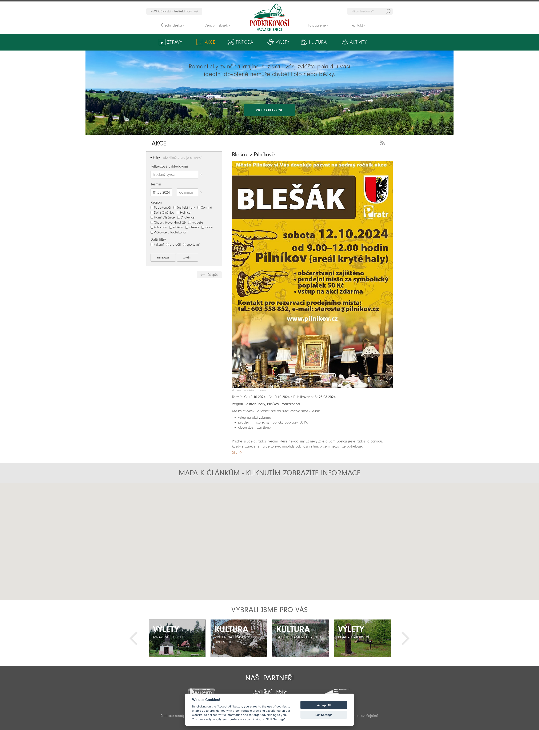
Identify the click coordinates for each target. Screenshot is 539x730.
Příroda (244, 42)
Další (406, 638)
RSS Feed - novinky (383, 142)
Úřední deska (171, 25)
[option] (177, 638)
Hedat (388, 11)
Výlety (282, 42)
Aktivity (358, 42)
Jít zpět (213, 275)
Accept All (324, 705)
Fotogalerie (317, 25)
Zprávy (174, 42)
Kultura (318, 42)
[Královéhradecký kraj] (337, 691)
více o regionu (269, 110)
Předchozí (133, 638)
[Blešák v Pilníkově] (312, 386)
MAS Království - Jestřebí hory (171, 11)
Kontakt (357, 25)
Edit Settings (323, 715)
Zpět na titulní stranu (269, 17)
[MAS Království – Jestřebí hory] (201, 691)
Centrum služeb (216, 25)
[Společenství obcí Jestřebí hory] (269, 691)
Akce (210, 42)
